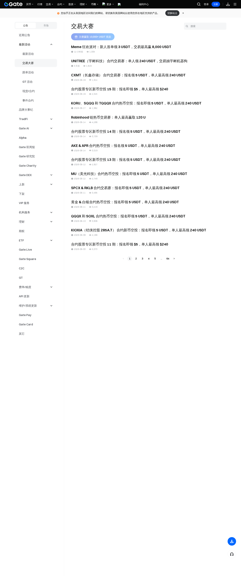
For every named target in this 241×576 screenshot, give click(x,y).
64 (167, 258)
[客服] (232, 554)
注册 (216, 4)
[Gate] (13, 4)
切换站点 (172, 13)
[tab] (25, 25)
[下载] (232, 541)
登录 (206, 4)
